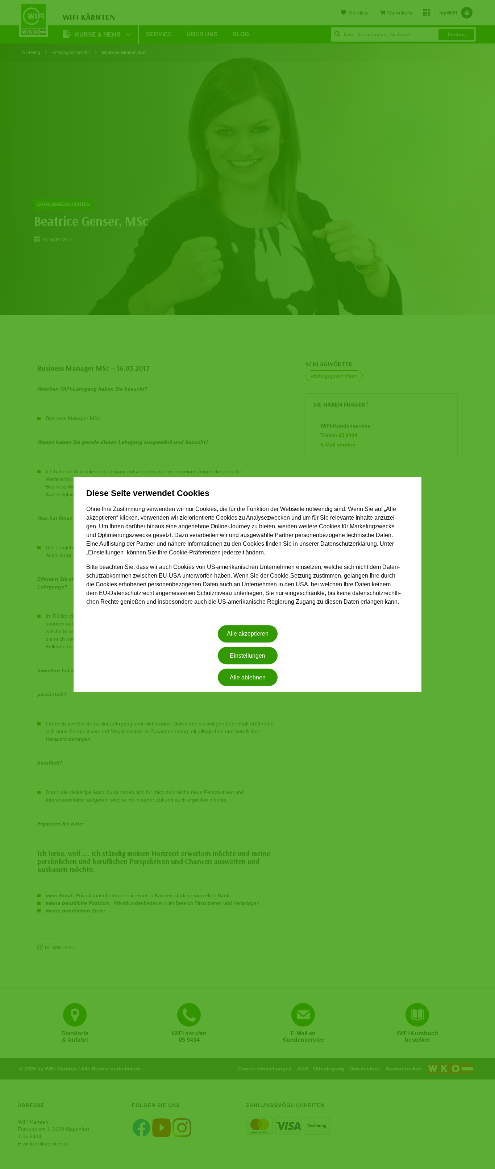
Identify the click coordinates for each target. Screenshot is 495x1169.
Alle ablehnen (248, 677)
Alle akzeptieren (248, 634)
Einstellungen (247, 656)
